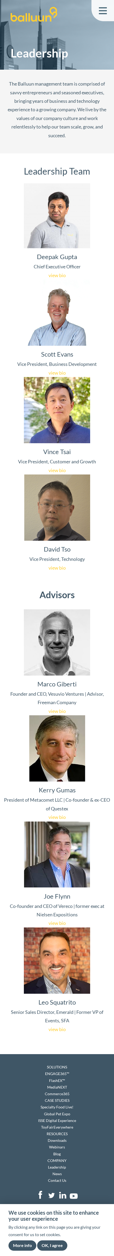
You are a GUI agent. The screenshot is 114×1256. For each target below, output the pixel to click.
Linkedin (62, 1194)
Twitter (51, 1194)
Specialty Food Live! (57, 1107)
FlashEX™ (57, 1080)
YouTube (73, 1194)
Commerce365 (57, 1093)
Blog (57, 1154)
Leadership (57, 1167)
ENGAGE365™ (57, 1073)
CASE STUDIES (57, 1100)
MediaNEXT (57, 1087)
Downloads (57, 1140)
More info (22, 1245)
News (57, 1173)
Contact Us (57, 1180)
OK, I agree (52, 1245)
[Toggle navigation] (102, 10)
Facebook (40, 1194)
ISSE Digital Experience (57, 1120)
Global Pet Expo (57, 1114)
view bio (57, 275)
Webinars (57, 1147)
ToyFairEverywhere (57, 1127)
